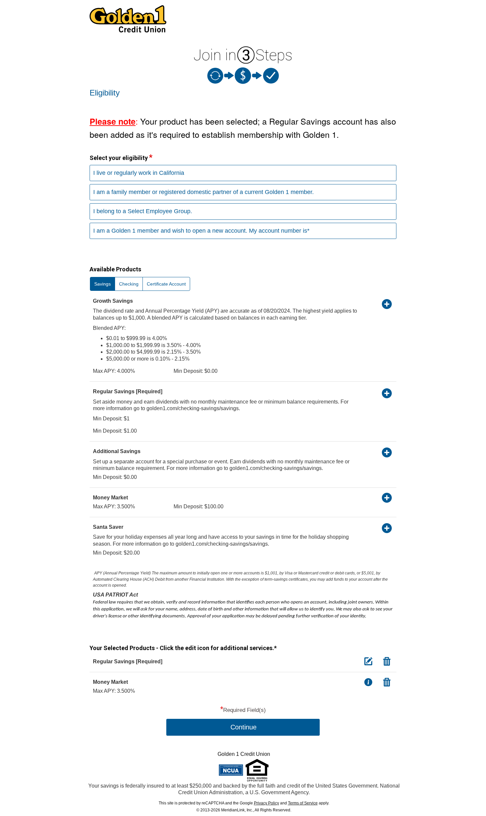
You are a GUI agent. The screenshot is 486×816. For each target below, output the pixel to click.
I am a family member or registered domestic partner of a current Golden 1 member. (203, 192)
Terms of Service (303, 803)
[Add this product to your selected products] (387, 304)
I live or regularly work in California (138, 173)
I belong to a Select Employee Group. (142, 211)
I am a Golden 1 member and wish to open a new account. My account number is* (201, 230)
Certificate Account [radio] (166, 284)
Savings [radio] (102, 284)
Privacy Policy (266, 803)
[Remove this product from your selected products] (387, 661)
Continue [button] (243, 727)
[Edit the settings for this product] (368, 661)
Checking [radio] (129, 284)
